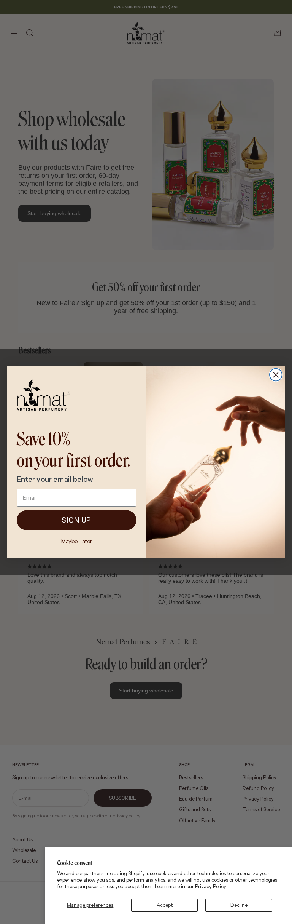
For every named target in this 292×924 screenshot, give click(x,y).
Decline (239, 905)
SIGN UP (76, 520)
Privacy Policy (210, 886)
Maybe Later (76, 541)
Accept (165, 905)
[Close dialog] (276, 375)
